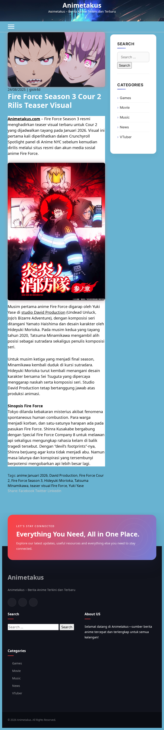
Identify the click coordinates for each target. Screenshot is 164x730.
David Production (63, 475)
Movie (125, 107)
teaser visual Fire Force (48, 485)
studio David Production (43, 312)
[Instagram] (33, 602)
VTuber (126, 137)
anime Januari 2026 (32, 475)
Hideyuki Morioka (58, 480)
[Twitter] (22, 602)
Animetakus (82, 5)
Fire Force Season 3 (26, 480)
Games (125, 98)
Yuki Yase (76, 485)
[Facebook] (12, 602)
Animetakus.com (24, 118)
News (124, 127)
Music (125, 117)
